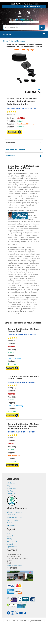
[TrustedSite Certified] (12, 605)
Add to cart (15, 133)
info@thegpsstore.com (15, 565)
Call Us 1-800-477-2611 (31, 6)
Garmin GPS (11, 494)
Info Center (11, 483)
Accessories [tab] (10, 156)
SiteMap (10, 491)
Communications (13, 520)
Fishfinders (11, 515)
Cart (28, 16)
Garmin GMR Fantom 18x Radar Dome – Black (24, 330)
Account (10, 544)
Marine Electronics (18, 41)
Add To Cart (12, 368)
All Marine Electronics (15, 512)
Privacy (9, 538)
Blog (8, 485)
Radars (9, 523)
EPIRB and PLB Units (14, 517)
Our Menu (6, 34)
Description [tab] (10, 143)
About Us (10, 536)
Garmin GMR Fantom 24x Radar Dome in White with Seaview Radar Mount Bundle (24, 426)
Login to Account (13, 547)
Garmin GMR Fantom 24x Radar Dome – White (24, 377)
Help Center (11, 533)
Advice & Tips (12, 541)
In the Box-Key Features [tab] (15, 149)
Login (20, 16)
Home (5, 41)
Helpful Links (11, 488)
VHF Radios (11, 525)
